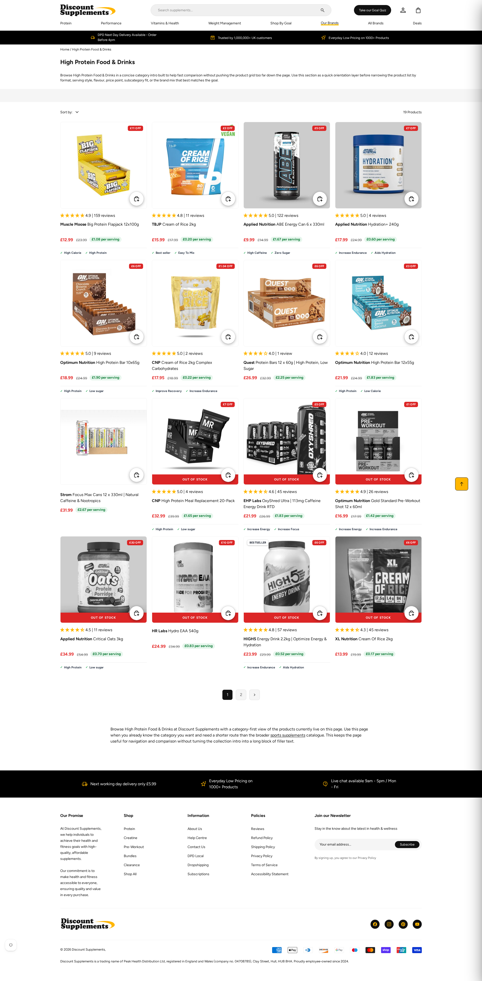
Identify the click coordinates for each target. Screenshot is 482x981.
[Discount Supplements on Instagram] (389, 924)
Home (64, 49)
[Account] (403, 10)
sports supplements (287, 735)
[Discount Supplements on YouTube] (417, 924)
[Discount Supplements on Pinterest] (403, 924)
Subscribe (410, 845)
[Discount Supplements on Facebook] (375, 924)
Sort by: (66, 112)
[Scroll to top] (461, 483)
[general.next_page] (254, 695)
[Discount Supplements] (87, 10)
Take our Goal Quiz (372, 10)
